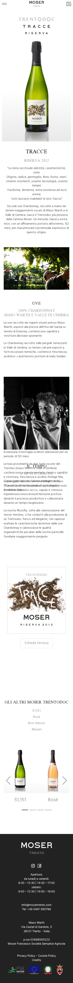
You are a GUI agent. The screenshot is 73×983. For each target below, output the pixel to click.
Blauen (36, 729)
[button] (25, 809)
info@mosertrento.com (36, 904)
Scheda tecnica (36, 643)
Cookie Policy (47, 955)
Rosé (36, 717)
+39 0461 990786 (39, 909)
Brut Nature (36, 723)
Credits (36, 960)
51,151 (36, 710)
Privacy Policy (26, 955)
